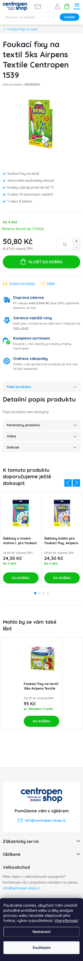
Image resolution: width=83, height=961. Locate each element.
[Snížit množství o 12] (76, 247)
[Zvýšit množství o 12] (76, 241)
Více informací (66, 920)
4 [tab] (48, 593)
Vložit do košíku (45, 262)
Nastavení (41, 931)
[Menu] (77, 6)
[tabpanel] (21, 539)
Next (76, 483)
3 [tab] (43, 593)
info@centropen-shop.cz (21, 888)
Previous (68, 483)
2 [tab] (39, 593)
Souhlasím (42, 947)
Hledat (69, 17)
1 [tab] (35, 593)
